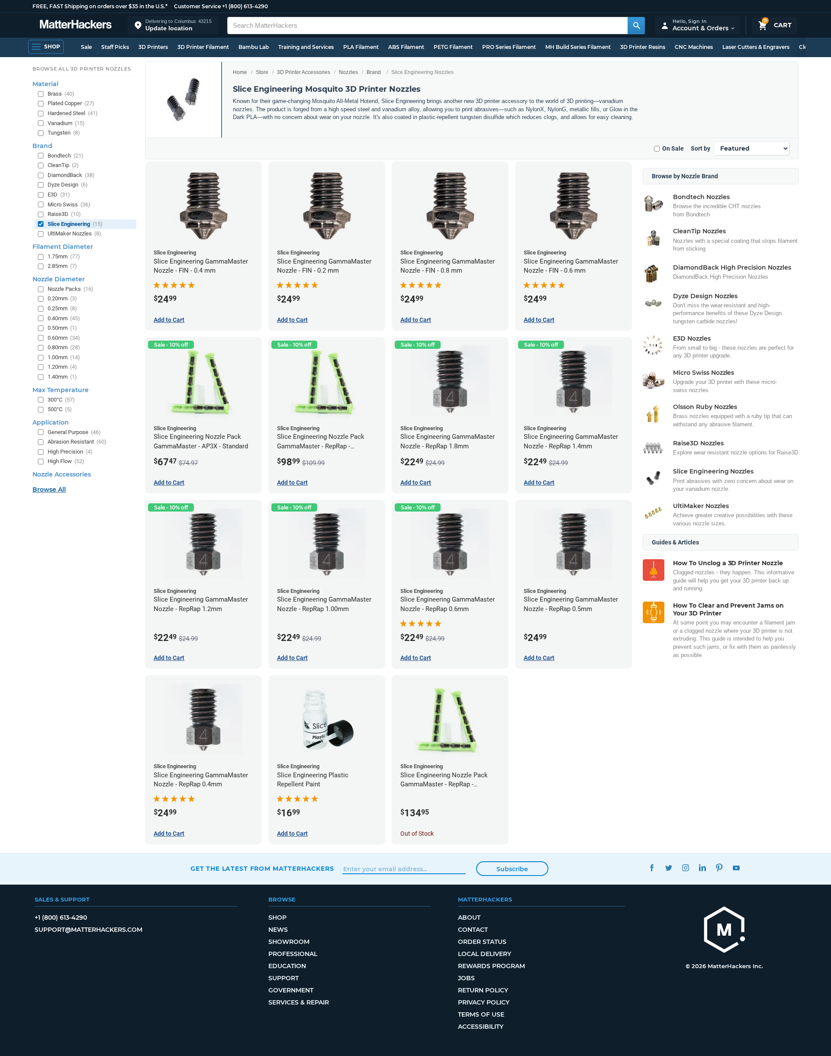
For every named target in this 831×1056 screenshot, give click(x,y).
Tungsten (64, 132)
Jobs (466, 978)
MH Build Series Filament (578, 47)
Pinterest (719, 867)
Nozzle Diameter (58, 279)
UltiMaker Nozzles (74, 233)
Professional (292, 954)
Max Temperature (60, 389)
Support (283, 978)
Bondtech (66, 155)
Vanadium (66, 122)
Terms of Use (481, 1014)
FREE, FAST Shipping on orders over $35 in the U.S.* (99, 6)
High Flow (66, 461)
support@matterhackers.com (88, 930)
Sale (86, 47)
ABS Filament (406, 47)
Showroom (288, 942)
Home (240, 72)
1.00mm (64, 357)
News (278, 930)
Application (50, 422)
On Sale (673, 148)
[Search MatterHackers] (636, 25)
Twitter (668, 867)
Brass (61, 93)
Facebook (651, 867)
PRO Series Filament (509, 47)
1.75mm (64, 256)
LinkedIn (702, 867)
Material (45, 84)
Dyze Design (68, 184)
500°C (60, 409)
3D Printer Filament (203, 47)
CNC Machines (694, 47)
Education (287, 966)
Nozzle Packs (70, 289)
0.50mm (62, 328)
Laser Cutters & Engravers (755, 47)
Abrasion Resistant (77, 441)
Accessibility (480, 1026)
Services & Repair (298, 1002)
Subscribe (512, 869)
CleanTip (63, 165)
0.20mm (62, 298)
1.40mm (62, 376)
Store (262, 72)
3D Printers (153, 47)
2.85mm (62, 266)
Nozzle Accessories (61, 474)
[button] (173, 25)
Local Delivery (484, 954)
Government (290, 990)
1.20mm (62, 367)
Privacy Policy (483, 1002)
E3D (59, 194)
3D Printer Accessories (303, 72)
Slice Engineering (75, 223)
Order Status (482, 942)
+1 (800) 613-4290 (245, 6)
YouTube (736, 867)
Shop (277, 917)
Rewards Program (491, 966)
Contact (473, 930)
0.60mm (64, 338)
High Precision (70, 451)
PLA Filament (361, 47)
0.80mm (64, 347)
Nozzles (348, 72)
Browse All (49, 489)
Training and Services (306, 47)
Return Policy (483, 990)
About (469, 917)
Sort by (700, 148)
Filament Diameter (62, 247)
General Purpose (74, 431)
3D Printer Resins (642, 47)
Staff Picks (115, 47)
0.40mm (64, 318)
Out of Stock (417, 833)
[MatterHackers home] (75, 25)
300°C (61, 399)
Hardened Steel (73, 113)
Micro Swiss (69, 204)
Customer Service (197, 6)
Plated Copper (71, 103)
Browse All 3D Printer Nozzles (81, 69)
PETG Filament (453, 47)
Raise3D (64, 214)
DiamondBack (71, 175)
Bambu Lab (253, 47)
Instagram (685, 867)
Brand (374, 72)
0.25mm (62, 308)
